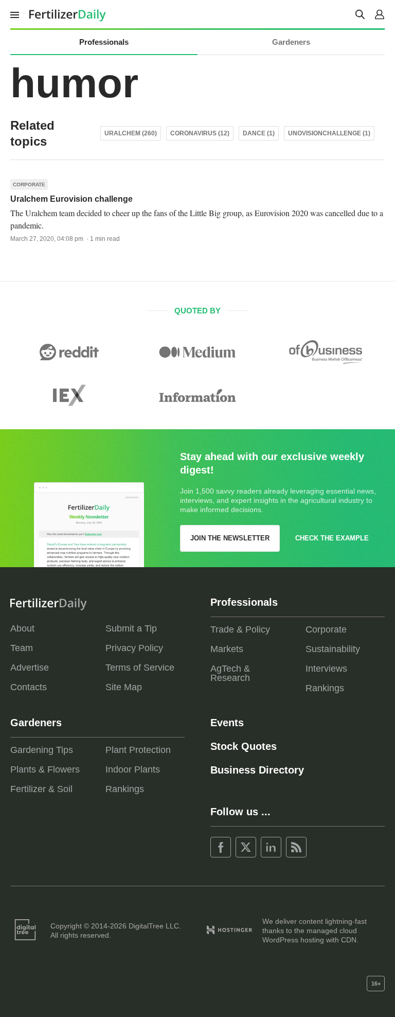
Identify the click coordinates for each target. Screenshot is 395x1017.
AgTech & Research (230, 673)
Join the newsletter (230, 538)
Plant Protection (138, 750)
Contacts (28, 687)
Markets (226, 649)
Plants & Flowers (45, 769)
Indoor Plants (132, 769)
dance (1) (259, 133)
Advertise (29, 667)
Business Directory (257, 770)
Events (227, 722)
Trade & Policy (240, 629)
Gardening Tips (41, 750)
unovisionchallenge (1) (329, 133)
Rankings (325, 688)
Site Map (123, 687)
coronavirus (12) (199, 133)
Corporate (29, 184)
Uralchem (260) (130, 133)
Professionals (104, 42)
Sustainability (333, 649)
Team (21, 648)
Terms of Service (139, 667)
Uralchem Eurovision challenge (71, 199)
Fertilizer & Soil (41, 789)
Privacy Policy (134, 648)
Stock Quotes (243, 746)
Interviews (326, 668)
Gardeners (291, 42)
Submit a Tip (131, 628)
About (22, 628)
